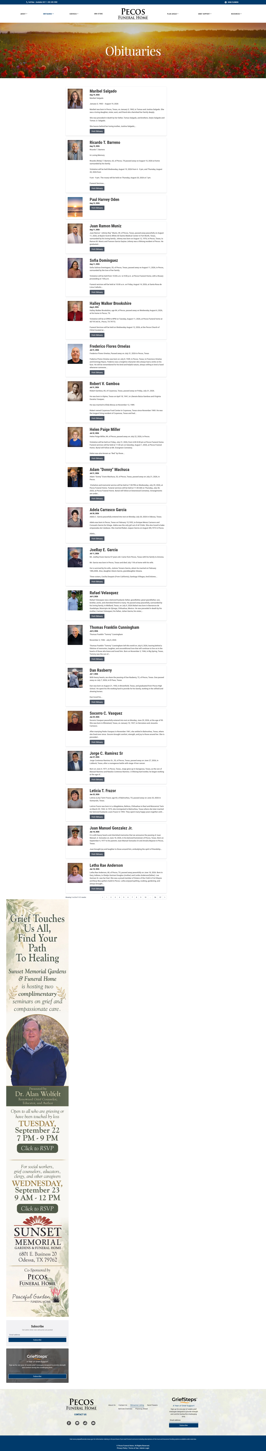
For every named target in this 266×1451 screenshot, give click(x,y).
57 (160, 897)
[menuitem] (24, 13)
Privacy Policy (122, 1448)
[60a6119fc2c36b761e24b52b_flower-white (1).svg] (77, 1423)
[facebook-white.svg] (69, 1423)
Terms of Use (134, 1448)
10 (145, 897)
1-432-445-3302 (51, 2)
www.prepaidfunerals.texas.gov (83, 1439)
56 (155, 897)
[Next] (165, 897)
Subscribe (37, 1340)
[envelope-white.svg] (93, 1423)
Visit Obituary (97, 131)
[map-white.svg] (85, 1423)
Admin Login (144, 1448)
